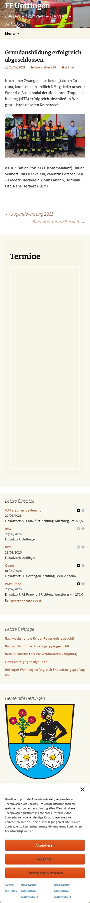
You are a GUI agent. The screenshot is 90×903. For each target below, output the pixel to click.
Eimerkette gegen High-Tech (26, 661)
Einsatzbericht (45, 67)
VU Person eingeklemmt (23, 510)
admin (69, 67)
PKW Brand (13, 583)
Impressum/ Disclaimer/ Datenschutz (29, 890)
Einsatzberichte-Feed (25, 601)
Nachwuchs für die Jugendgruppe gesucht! (37, 646)
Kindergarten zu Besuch (58, 221)
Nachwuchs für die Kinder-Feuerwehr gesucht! (39, 638)
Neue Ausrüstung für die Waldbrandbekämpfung (41, 654)
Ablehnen (45, 859)
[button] (82, 789)
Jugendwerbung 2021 (29, 214)
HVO (8, 528)
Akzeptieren (45, 845)
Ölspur (10, 565)
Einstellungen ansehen (45, 873)
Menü (10, 33)
